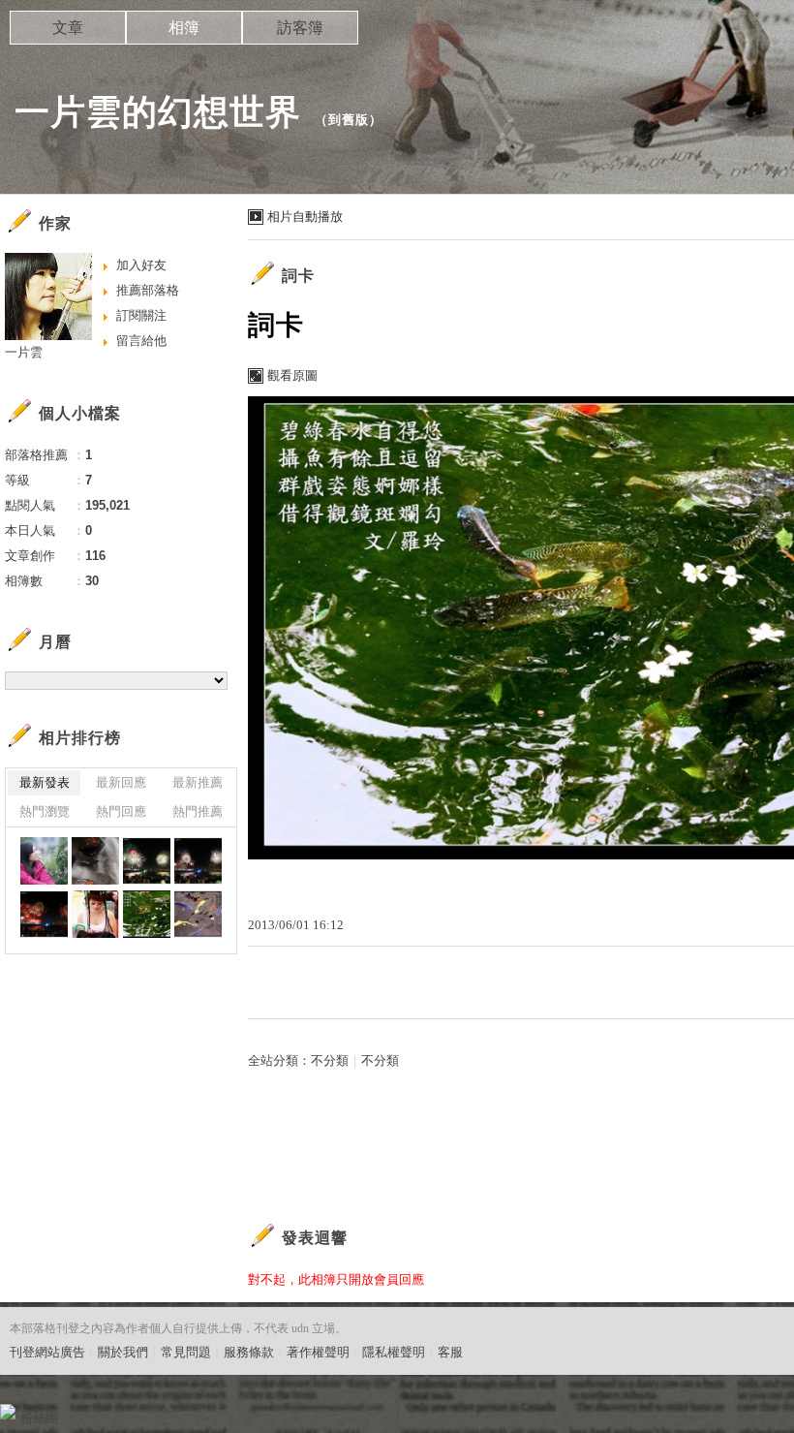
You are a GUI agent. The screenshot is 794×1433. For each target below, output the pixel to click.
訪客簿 (300, 27)
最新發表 (44, 782)
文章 (67, 27)
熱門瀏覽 (44, 811)
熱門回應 (121, 811)
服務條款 (249, 1352)
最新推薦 (197, 782)
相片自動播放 (305, 216)
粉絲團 (39, 1418)
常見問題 (186, 1352)
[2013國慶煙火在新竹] (146, 861)
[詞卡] (146, 914)
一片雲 (24, 352)
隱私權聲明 (393, 1352)
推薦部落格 (147, 290)
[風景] (95, 861)
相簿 (183, 27)
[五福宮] (95, 914)
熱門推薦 (197, 811)
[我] (44, 861)
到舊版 (348, 119)
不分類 (330, 1060)
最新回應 (121, 782)
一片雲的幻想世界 (158, 112)
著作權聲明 (318, 1352)
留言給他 (141, 340)
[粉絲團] (7, 1411)
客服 (450, 1352)
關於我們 (123, 1352)
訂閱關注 (141, 315)
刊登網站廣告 (47, 1352)
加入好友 (141, 265)
